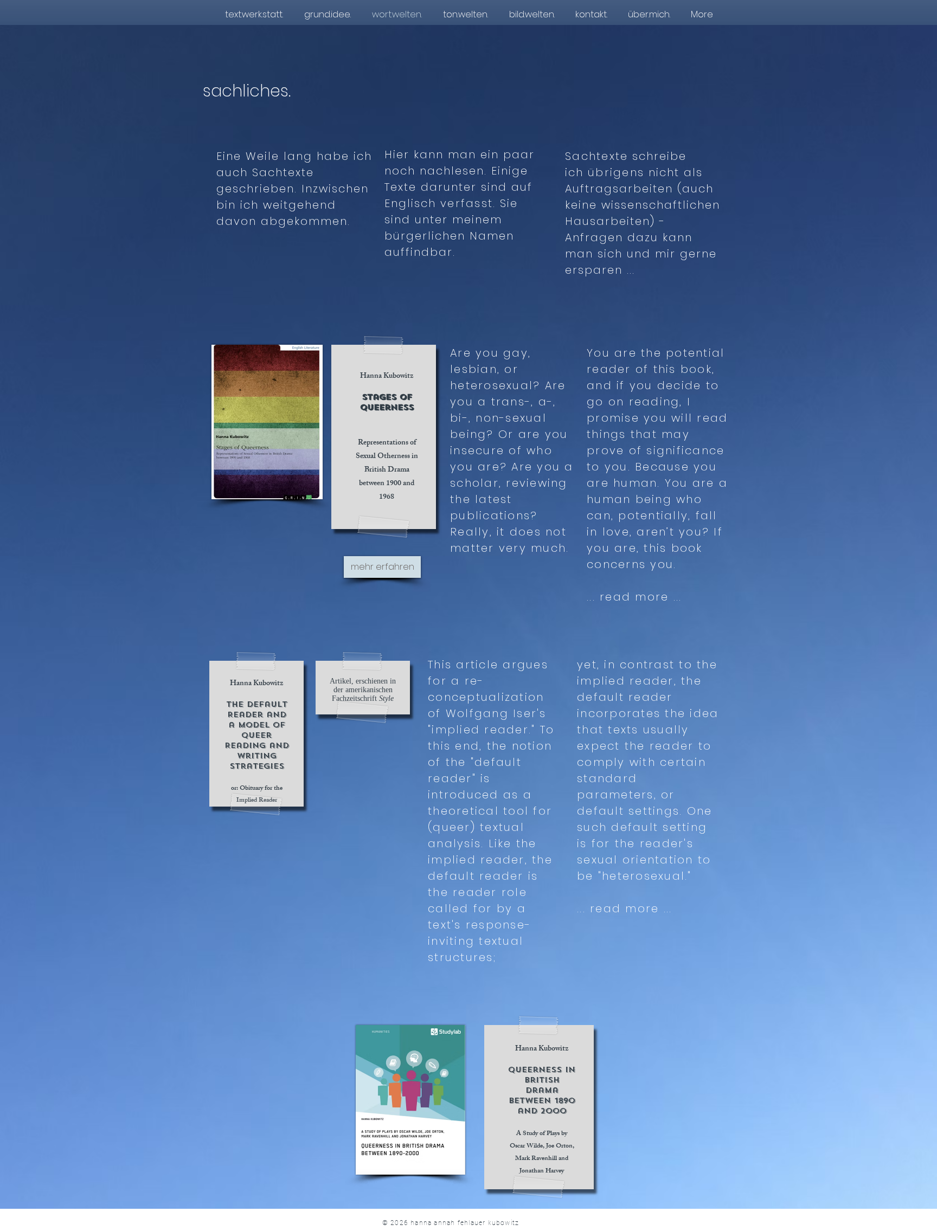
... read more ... (634, 596)
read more (624, 908)
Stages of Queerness (387, 402)
